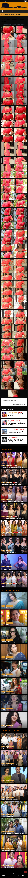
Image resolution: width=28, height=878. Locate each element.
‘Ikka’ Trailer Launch (6, 782)
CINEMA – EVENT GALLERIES (10, 730)
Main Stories (11, 437)
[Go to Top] (25, 872)
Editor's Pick (11, 420)
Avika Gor (4, 658)
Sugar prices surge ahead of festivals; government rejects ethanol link (16, 440)
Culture (10, 429)
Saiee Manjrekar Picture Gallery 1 (10, 400)
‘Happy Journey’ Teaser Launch (9, 799)
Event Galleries (9, 746)
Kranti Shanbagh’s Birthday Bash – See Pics (13, 467)
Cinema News (14, 412)
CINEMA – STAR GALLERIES (10, 590)
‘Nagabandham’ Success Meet (9, 748)
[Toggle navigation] (2, 11)
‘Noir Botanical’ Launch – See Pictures (11, 484)
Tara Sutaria (4, 692)
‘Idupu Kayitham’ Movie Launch (9, 867)
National (16, 437)
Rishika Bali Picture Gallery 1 (19, 404)
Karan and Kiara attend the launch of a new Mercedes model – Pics (12, 568)
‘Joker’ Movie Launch (7, 816)
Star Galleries (9, 605)
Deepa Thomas (5, 727)
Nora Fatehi (4, 675)
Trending (20, 412)
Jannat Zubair (5, 624)
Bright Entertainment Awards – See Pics (12, 501)
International (17, 420)
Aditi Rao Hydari (5, 709)
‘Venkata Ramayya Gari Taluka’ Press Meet (12, 833)
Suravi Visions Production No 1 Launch (11, 850)
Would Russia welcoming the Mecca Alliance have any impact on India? (16, 423)
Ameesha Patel (5, 641)
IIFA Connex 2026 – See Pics (8, 552)
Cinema (9, 412)
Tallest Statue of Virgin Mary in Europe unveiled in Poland (16, 431)
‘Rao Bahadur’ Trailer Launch (9, 765)
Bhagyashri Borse (6, 607)
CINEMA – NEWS (7, 450)
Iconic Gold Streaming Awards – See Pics (12, 518)
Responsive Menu (25, 1)
